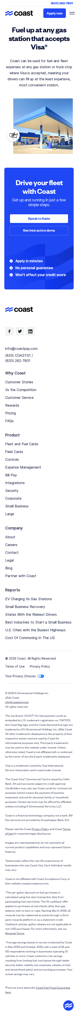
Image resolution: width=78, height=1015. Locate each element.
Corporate (13, 498)
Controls (12, 459)
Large (9, 514)
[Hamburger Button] (71, 13)
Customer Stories (19, 382)
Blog (8, 568)
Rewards (12, 405)
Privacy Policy (40, 666)
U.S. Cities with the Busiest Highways (35, 630)
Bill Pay (11, 475)
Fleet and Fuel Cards (21, 444)
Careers (11, 545)
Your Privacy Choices (20, 676)
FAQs (9, 421)
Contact (12, 552)
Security (11, 490)
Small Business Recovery (25, 607)
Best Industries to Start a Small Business (38, 622)
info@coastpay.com (21, 348)
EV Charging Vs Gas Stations (28, 599)
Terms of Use (15, 666)
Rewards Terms (14, 933)
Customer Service (19, 397)
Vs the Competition (20, 390)
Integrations (15, 483)
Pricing (10, 413)
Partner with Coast (20, 576)
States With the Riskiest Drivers (31, 614)
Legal (9, 560)
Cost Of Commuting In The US (30, 638)
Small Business (17, 506)
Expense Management (23, 467)
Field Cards (14, 452)
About (10, 537)
